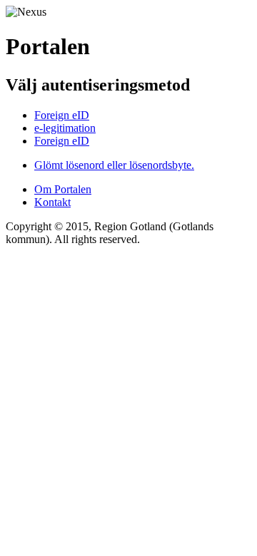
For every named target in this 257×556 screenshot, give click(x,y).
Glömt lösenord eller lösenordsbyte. (114, 165)
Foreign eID (61, 115)
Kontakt (52, 202)
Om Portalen (62, 189)
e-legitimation (65, 128)
